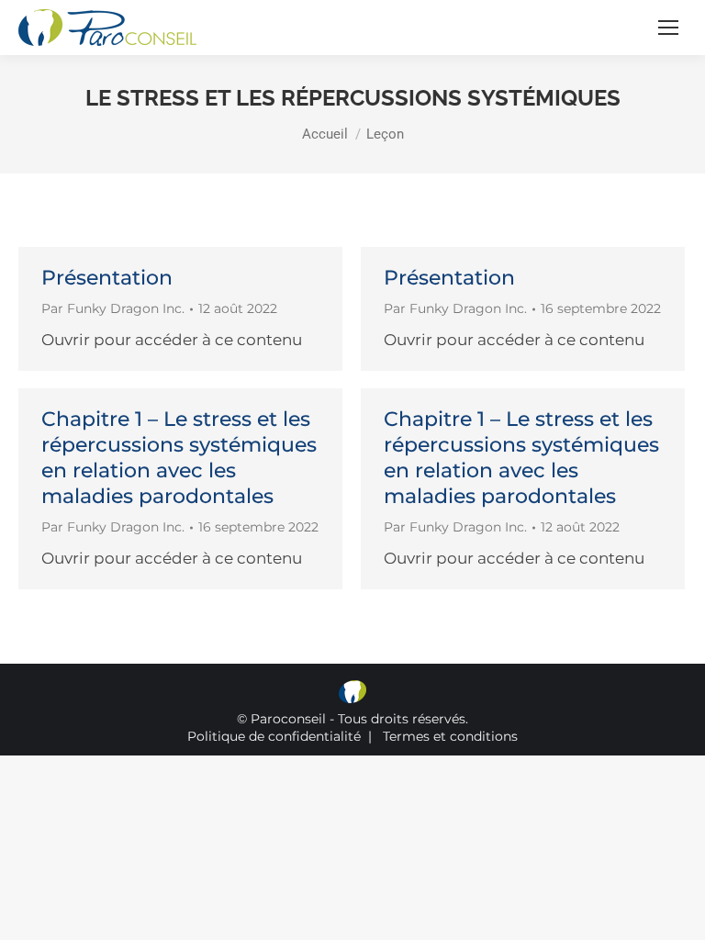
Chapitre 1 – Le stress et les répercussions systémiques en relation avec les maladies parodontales (179, 458)
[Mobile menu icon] (668, 27)
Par (113, 308)
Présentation (107, 277)
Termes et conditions (450, 736)
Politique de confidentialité (274, 736)
